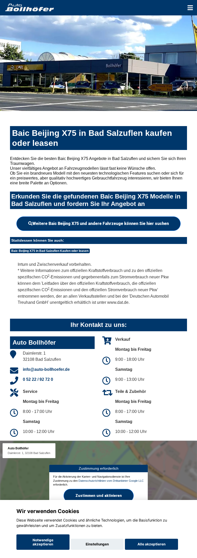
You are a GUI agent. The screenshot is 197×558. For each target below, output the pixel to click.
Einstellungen (97, 544)
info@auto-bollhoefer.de (46, 369)
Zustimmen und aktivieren (98, 496)
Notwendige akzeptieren (43, 542)
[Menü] (190, 7)
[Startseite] (29, 7)
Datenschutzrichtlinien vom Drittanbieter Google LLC (111, 480)
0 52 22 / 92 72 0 (38, 379)
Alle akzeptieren (151, 544)
